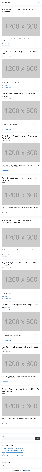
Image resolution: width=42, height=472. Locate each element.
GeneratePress (27, 470)
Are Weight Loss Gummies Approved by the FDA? (12, 448)
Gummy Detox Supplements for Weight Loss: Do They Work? (23, 465)
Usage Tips (5, 338)
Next (8, 430)
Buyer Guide (6, 85)
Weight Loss (5, 127)
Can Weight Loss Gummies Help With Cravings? (12, 452)
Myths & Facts (6, 43)
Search (3, 436)
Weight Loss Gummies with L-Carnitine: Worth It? (12, 453)
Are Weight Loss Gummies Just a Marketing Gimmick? (16, 221)
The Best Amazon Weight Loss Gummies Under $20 (13, 450)
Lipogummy (6, 3)
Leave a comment (7, 45)
